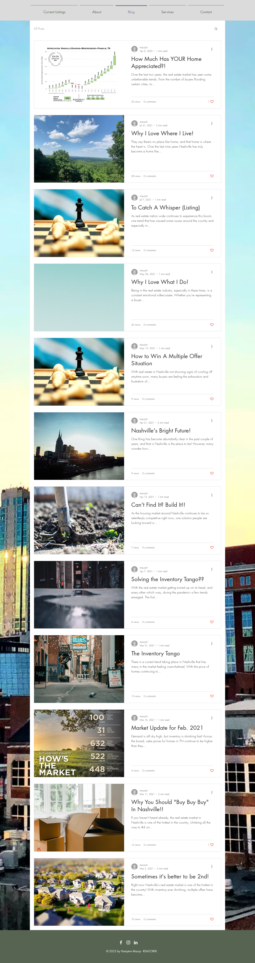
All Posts (39, 28)
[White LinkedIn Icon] (135, 942)
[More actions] (213, 49)
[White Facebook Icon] (121, 942)
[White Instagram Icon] (128, 942)
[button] (216, 29)
